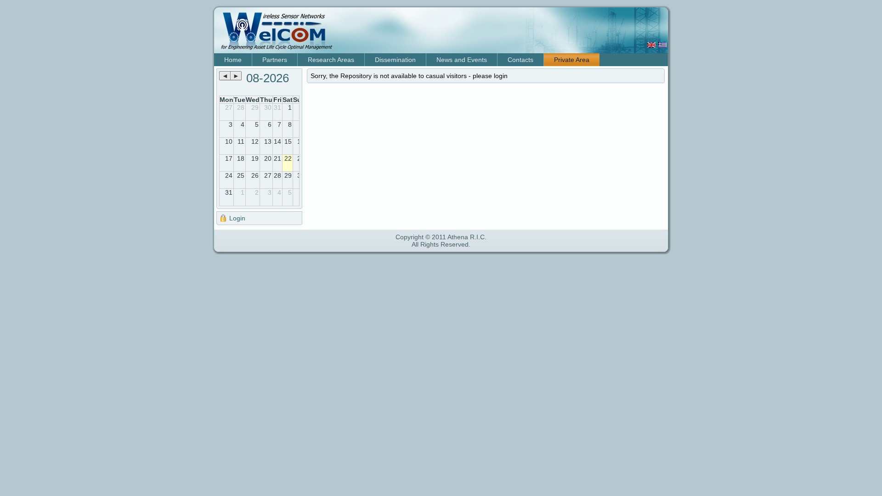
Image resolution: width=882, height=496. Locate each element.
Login (237, 218)
